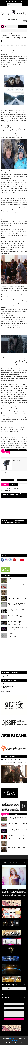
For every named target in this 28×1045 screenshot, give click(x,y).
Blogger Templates (14, 1040)
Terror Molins (4, 690)
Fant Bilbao (3, 683)
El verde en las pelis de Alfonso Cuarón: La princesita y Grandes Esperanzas (17, 598)
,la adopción (4, 46)
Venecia (3, 689)
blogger (5, 484)
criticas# (7, 449)
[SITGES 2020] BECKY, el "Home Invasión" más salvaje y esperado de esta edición (17, 635)
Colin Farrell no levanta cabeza (17, 591)
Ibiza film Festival (5, 691)
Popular (14, 814)
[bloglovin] (15, 1)
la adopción (21, 33)
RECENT (5, 814)
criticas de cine (14, 33)
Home (2, 33)
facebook (14, 484)
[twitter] (9, 1)
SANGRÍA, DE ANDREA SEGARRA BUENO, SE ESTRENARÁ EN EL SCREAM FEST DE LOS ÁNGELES (17, 837)
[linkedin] (21, 1)
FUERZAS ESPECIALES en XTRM (11, 759)
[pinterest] (12, 1)
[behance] (18, 1043)
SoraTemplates (13, 1038)
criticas (7, 33)
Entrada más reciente (7, 480)
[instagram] (18, 1)
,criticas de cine (22, 45)
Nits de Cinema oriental (7, 686)
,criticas (16, 45)
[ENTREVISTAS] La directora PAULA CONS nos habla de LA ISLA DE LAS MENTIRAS (16, 623)
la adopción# (23, 449)
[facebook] (6, 1)
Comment (23, 814)
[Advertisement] (14, 655)
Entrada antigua (22, 480)
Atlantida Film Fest (5, 685)
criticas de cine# (15, 449)
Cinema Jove (4, 687)
